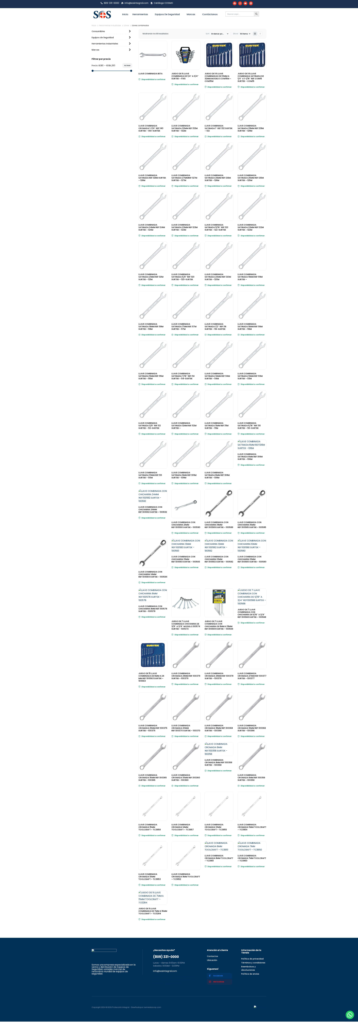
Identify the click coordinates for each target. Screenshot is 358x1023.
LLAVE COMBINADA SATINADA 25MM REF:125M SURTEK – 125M (251, 178)
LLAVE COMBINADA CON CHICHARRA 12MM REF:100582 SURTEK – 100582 (219, 559)
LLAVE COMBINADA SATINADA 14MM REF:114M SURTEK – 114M (217, 376)
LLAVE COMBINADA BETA (150, 73)
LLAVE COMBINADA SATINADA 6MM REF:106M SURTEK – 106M (250, 457)
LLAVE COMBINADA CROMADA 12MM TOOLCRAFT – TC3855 (216, 827)
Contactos (212, 956)
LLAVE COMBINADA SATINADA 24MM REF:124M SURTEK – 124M (151, 227)
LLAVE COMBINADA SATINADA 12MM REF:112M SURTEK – (183, 426)
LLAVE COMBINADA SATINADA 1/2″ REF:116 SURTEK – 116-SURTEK (215, 326)
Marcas (191, 14)
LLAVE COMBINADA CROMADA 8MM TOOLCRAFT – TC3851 (219, 858)
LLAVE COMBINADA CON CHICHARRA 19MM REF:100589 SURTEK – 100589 (219, 525)
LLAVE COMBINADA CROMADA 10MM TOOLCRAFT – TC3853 (149, 877)
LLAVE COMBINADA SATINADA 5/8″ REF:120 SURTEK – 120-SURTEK (182, 277)
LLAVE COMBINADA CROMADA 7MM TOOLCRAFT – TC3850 (252, 858)
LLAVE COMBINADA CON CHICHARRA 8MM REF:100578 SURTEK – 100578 (152, 609)
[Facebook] (235, 3)
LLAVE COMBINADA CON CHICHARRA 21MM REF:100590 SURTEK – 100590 (185, 525)
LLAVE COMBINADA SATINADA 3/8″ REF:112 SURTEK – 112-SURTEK (149, 426)
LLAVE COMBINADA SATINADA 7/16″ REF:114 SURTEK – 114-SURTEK (183, 376)
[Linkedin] (251, 3)
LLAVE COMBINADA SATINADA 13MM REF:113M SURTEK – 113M (250, 376)
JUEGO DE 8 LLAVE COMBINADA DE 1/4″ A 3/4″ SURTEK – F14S (185, 76)
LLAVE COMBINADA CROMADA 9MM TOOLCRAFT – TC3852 (185, 877)
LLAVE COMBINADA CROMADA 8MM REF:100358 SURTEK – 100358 (218, 762)
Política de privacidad (252, 958)
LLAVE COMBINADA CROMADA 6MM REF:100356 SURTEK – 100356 (251, 778)
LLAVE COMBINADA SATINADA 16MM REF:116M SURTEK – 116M (250, 326)
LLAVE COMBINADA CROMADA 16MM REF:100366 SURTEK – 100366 (252, 728)
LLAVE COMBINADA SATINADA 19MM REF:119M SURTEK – (250, 277)
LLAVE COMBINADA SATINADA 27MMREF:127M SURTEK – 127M (184, 178)
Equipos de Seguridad (167, 14)
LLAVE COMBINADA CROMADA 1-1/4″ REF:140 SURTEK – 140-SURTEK (150, 128)
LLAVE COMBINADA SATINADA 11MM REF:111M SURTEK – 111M (217, 426)
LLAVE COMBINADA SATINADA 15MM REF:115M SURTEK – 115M (150, 376)
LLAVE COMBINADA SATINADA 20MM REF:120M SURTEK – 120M (218, 277)
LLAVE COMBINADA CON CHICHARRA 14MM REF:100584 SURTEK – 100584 (152, 574)
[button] (350, 1015)
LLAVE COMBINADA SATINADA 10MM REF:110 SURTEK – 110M (150, 475)
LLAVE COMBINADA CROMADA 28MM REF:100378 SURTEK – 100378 (219, 676)
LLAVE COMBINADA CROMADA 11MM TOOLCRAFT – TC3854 (252, 827)
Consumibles (98, 31)
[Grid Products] (255, 34)
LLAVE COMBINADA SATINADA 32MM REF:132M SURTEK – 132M (184, 128)
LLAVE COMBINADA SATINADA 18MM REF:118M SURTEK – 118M (150, 326)
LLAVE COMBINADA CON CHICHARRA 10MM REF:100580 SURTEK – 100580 (252, 559)
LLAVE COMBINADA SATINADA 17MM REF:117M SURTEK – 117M (183, 326)
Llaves (126, 25)
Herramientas (140, 14)
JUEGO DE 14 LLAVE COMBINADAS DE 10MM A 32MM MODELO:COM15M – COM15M (218, 77)
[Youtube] (245, 3)
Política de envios (250, 973)
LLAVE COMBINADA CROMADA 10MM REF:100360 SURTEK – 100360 (185, 778)
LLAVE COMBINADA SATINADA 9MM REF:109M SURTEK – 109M (183, 475)
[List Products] (260, 34)
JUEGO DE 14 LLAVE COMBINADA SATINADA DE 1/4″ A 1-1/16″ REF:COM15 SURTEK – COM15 (251, 77)
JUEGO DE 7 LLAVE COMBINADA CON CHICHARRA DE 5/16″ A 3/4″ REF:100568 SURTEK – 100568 (252, 613)
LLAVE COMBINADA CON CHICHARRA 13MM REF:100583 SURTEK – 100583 (185, 559)
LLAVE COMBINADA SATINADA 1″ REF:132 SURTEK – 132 (218, 128)
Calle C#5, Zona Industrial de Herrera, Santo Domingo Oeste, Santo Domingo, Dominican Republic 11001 (174, 980)
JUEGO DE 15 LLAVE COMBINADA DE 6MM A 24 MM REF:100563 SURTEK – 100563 (151, 677)
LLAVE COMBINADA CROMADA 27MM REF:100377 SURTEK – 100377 (252, 676)
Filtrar (127, 65)
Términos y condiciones (253, 962)
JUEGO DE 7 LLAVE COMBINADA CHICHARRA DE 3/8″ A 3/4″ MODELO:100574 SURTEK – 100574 (185, 625)
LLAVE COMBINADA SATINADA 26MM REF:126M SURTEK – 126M (218, 178)
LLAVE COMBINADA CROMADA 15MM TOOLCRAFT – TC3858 (149, 827)
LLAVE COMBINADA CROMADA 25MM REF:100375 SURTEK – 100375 (152, 728)
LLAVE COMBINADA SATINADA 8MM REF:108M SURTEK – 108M (217, 475)
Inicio (125, 14)
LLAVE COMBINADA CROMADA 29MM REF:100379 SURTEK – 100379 (185, 676)
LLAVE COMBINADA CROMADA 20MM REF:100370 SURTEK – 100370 (185, 728)
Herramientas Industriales (110, 25)
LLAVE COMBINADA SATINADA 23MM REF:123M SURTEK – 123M (184, 227)
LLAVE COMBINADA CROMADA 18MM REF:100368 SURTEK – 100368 (219, 728)
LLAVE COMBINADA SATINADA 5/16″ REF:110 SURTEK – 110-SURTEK (249, 426)
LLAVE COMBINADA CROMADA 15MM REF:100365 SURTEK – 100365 (152, 778)
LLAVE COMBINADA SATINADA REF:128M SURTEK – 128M (152, 178)
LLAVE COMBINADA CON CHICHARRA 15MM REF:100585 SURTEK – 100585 (252, 525)
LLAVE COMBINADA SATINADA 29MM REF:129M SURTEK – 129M (251, 128)
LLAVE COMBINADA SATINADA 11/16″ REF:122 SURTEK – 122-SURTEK (216, 227)
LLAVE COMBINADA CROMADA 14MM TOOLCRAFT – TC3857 (182, 827)
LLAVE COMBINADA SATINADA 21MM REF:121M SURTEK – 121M (150, 277)
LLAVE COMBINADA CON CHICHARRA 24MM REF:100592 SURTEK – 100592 (152, 509)
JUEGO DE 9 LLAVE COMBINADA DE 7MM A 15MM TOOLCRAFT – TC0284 (152, 911)
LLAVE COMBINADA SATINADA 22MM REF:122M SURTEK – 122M (251, 227)
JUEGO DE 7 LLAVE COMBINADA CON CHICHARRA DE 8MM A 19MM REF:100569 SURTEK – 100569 (219, 625)
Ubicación (212, 960)
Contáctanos (210, 14)
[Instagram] (240, 3)
